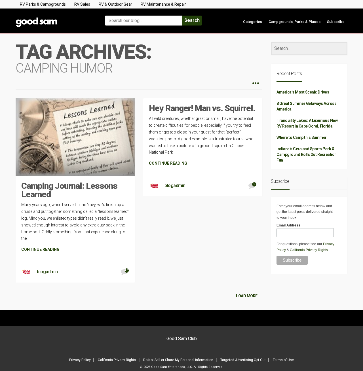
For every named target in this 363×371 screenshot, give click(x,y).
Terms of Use (283, 360)
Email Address (288, 225)
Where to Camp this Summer (302, 137)
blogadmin (47, 271)
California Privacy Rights (309, 250)
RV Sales (82, 4)
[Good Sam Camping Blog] (54, 18)
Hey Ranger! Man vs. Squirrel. (202, 108)
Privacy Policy (80, 360)
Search (192, 20)
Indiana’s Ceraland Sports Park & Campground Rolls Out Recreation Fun (307, 154)
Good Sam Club (181, 338)
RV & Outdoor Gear (115, 4)
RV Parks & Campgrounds (43, 4)
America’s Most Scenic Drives (303, 92)
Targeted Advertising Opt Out (243, 360)
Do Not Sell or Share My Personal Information (178, 360)
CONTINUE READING (40, 249)
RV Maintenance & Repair (163, 4)
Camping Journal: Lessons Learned (69, 190)
